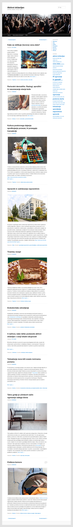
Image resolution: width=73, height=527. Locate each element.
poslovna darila (29, 182)
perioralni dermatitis (36, 105)
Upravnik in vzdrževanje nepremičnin (23, 188)
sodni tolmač (55, 102)
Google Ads (63, 71)
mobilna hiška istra (56, 87)
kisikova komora (23, 513)
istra (62, 80)
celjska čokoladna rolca (57, 61)
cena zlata (30, 79)
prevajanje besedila (35, 388)
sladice (61, 101)
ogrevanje (22, 455)
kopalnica (54, 83)
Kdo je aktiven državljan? (18, 35)
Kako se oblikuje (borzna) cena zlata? (23, 45)
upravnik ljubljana (32, 245)
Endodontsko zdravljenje (18, 307)
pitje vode (62, 96)
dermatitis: (22, 118)
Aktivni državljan (15, 7)
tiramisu (22, 301)
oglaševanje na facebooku (58, 92)
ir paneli (57, 79)
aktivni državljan (59, 56)
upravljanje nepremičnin (24, 245)
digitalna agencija (56, 66)
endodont (22, 327)
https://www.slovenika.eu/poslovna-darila (16, 177)
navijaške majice (62, 89)
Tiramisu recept (14, 251)
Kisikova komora (14, 462)
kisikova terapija (31, 513)
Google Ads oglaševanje (57, 72)
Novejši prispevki (43, 39)
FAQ (26, 35)
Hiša (13, 245)
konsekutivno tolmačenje (25, 388)
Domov (9, 35)
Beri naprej (33, 76)
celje (60, 58)
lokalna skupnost (28, 352)
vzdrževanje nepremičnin (42, 245)
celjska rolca (55, 60)
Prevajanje (55, 46)
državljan (23, 352)
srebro (59, 102)
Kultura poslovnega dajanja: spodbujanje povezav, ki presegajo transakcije (22, 128)
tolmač (40, 388)
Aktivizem (14, 352)
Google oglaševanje (56, 74)
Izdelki (54, 44)
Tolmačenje (35, 372)
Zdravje (13, 118)
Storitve (14, 388)
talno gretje (38, 445)
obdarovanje (23, 182)
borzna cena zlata (24, 79)
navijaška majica (56, 89)
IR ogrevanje (57, 76)
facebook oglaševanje (57, 71)
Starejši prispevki (11, 39)
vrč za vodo (62, 116)
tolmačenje (45, 388)
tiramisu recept (28, 301)
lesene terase (59, 83)
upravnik (56, 114)
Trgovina (14, 79)
